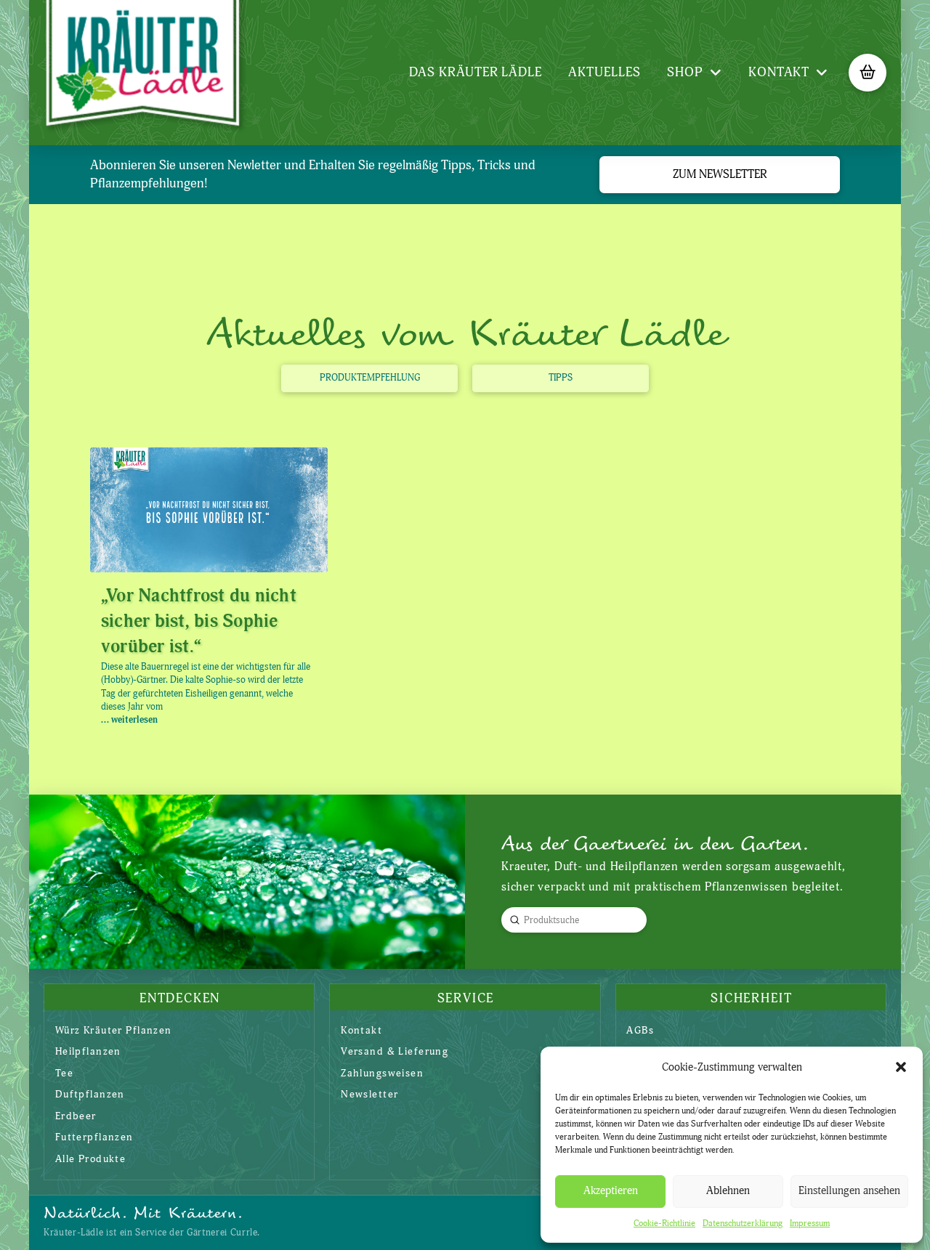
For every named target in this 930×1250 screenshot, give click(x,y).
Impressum (810, 1223)
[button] (901, 1067)
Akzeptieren (610, 1191)
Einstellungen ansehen (849, 1191)
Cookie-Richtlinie (664, 1223)
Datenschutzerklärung (743, 1223)
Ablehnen (728, 1191)
